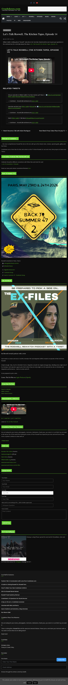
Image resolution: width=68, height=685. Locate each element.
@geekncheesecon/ (9, 270)
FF (14, 20)
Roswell (31, 16)
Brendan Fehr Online (6, 451)
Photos (9, 20)
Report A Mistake (6, 389)
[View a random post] (65, 19)
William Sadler (7, 30)
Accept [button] (29, 682)
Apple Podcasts (20, 377)
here (29, 168)
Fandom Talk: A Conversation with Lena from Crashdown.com (18, 581)
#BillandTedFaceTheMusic (28, 96)
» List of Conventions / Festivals (9, 164)
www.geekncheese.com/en (11, 263)
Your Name (4, 477)
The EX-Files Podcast (12, 422)
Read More (41, 682)
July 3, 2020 (35, 112)
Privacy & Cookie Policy (7, 647)
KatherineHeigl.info (6, 454)
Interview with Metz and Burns (10, 605)
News (8, 16)
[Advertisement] (47, 9)
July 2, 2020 (35, 101)
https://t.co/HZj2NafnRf (14, 108)
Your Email (4, 484)
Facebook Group (8, 272)
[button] (11, 16)
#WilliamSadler (56, 106)
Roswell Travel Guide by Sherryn (10, 595)
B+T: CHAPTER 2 (16, 418)
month (24, 672)
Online (5, 645)
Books (53, 16)
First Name (4, 658)
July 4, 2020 (35, 122)
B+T (23, 16)
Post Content (5, 508)
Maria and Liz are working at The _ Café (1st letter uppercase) (17, 502)
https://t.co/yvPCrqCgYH (37, 118)
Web (19, 20)
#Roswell (18, 96)
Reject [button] (35, 682)
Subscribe (61, 660)
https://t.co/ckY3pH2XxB (54, 95)
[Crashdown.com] (3, 19)
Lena (13, 39)
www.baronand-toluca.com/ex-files (10, 465)
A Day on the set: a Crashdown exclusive (12, 602)
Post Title (4, 496)
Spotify (28, 377)
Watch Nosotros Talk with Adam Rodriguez (16, 131)
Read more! (4, 634)
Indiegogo (18, 562)
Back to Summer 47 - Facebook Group (14, 275)
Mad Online (4, 457)
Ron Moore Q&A (5, 612)
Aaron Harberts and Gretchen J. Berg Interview (14, 609)
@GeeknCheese (8, 266)
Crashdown (27, 20)
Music (47, 16)
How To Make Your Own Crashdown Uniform (14, 588)
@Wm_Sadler (11, 96)
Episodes (39, 16)
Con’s (16, 16)
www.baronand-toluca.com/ (8, 462)
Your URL (4, 490)
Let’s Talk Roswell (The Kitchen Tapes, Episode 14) (43, 44)
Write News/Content (6, 393)
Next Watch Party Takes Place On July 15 (52, 131)
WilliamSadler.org (6, 459)
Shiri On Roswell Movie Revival (9, 591)
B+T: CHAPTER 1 (5, 418)
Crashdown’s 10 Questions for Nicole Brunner (14, 598)
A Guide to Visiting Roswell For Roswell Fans (13, 584)
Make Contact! (5, 391)
